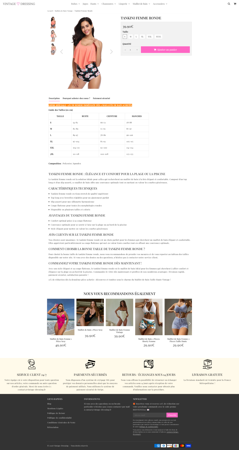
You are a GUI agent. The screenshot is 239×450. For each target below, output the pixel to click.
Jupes (85, 3)
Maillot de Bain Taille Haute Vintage (152, 279)
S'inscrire (172, 415)
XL (142, 36)
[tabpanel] (53, 22)
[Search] (229, 3)
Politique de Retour (56, 413)
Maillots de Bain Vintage (64, 11)
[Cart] (235, 3)
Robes (74, 3)
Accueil (50, 11)
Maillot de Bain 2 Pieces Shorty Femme (149, 340)
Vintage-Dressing (61, 446)
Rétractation (52, 427)
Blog (49, 403)
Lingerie (123, 3)
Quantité (127, 43)
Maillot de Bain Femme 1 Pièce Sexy (61, 340)
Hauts (93, 3)
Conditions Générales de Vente (61, 422)
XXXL (158, 36)
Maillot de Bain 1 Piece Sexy (90, 329)
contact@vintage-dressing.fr (98, 409)
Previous (61, 51)
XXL (150, 36)
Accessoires (159, 3)
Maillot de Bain (140, 3)
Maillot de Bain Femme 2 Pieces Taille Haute (178, 340)
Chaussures (107, 3)
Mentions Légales (55, 408)
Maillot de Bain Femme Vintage (119, 330)
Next (112, 51)
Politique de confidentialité (59, 418)
